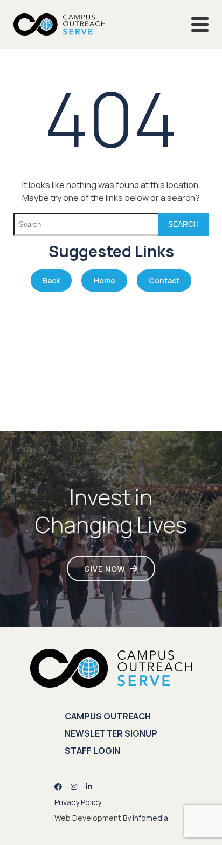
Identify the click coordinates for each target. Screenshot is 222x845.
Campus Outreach (108, 716)
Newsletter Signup (111, 733)
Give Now (104, 569)
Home (104, 280)
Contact (164, 280)
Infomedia (150, 818)
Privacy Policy (77, 802)
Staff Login (92, 751)
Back (51, 280)
